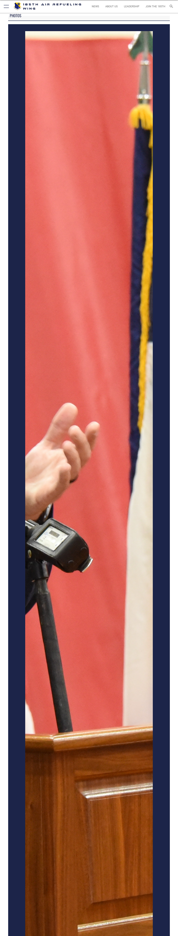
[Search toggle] (172, 6)
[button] (5, 6)
